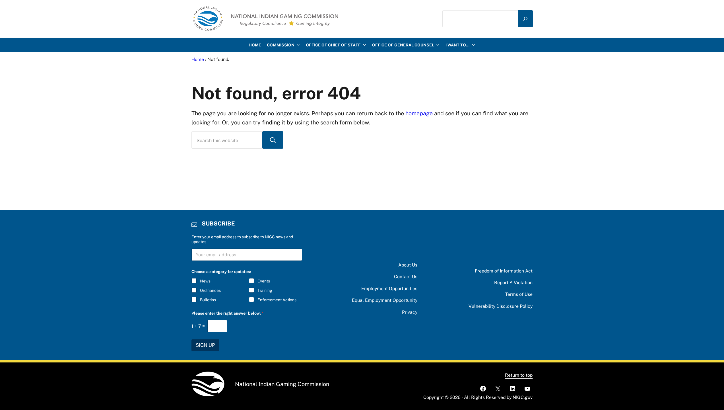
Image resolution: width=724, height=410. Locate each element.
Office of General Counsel (403, 45)
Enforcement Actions (276, 300)
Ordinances (210, 290)
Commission (280, 45)
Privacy (409, 312)
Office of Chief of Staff (333, 45)
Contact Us (405, 276)
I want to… (457, 45)
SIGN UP (205, 345)
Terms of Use (519, 294)
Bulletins (208, 300)
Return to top (519, 375)
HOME (255, 45)
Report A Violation (513, 282)
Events (263, 281)
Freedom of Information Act (504, 271)
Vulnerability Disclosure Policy (501, 306)
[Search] (525, 19)
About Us (407, 265)
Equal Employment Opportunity (384, 300)
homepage (419, 113)
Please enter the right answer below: (227, 313)
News (205, 281)
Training (264, 290)
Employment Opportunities (389, 288)
